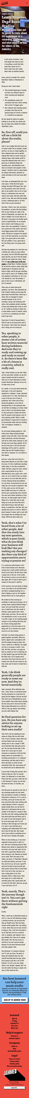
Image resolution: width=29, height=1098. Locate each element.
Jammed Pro (14, 1023)
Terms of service (14, 1059)
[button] (27, 3)
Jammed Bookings (15, 1081)
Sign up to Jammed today (15, 999)
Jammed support (14, 1038)
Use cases (14, 1025)
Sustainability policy (14, 1051)
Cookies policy (14, 1063)
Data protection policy (14, 1066)
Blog (14, 1048)
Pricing (14, 1021)
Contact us (14, 1036)
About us (14, 1046)
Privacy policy (14, 1061)
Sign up (14, 1018)
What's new (14, 1028)
